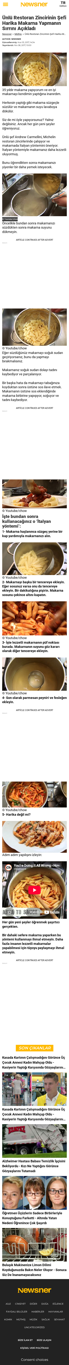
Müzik (33, 1319)
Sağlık (46, 1319)
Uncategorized (34, 1327)
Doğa (44, 1303)
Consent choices (34, 1360)
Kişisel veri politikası (34, 1348)
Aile (8, 1303)
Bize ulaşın (44, 1340)
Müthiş (18, 34)
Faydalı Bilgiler (16, 1311)
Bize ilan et (25, 1340)
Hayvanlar (55, 1311)
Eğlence (58, 1303)
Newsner (7, 34)
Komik (8, 1319)
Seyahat (59, 1319)
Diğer (33, 1303)
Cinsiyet (20, 1303)
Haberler (37, 1311)
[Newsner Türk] (34, 4)
